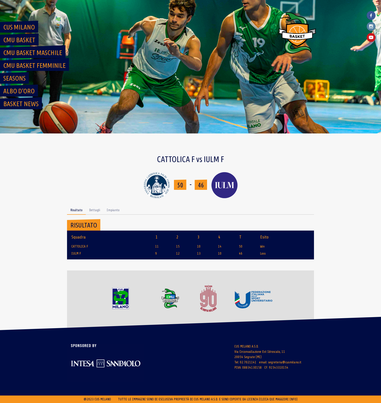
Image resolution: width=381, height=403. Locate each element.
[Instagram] (371, 26)
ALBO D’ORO (19, 91)
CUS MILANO (19, 27)
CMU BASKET (19, 40)
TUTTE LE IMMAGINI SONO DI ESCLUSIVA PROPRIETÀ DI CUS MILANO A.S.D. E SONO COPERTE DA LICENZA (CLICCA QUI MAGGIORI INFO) (207, 399)
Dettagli (94, 210)
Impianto (113, 210)
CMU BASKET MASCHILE (32, 52)
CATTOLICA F (79, 246)
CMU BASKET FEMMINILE (34, 65)
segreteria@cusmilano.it (284, 362)
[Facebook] (371, 15)
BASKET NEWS (21, 103)
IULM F (76, 253)
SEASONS (14, 78)
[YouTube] (371, 37)
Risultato (76, 210)
